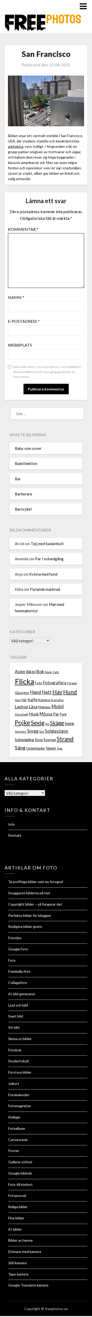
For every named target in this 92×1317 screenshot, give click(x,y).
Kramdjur (57, 700)
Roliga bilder (18, 1207)
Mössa (46, 714)
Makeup (44, 707)
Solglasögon (56, 731)
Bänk (48, 672)
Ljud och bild (18, 1005)
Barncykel (23, 509)
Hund (70, 692)
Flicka (24, 681)
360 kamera (17, 1263)
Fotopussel (17, 1195)
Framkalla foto (19, 971)
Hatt (47, 692)
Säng (20, 748)
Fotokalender (18, 1095)
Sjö (47, 724)
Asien (20, 671)
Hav (57, 692)
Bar (18, 478)
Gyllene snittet (20, 1162)
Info (11, 824)
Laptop (21, 706)
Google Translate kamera (28, 1285)
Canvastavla (18, 1139)
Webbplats (20, 345)
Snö (41, 731)
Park (63, 714)
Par (56, 714)
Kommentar (23, 229)
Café (56, 672)
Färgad (72, 683)
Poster (13, 1150)
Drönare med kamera (24, 1251)
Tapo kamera (18, 1274)
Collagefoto (17, 982)
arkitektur (16, 146)
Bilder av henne (20, 1240)
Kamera (44, 700)
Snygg (32, 731)
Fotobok (14, 1050)
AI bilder (15, 1229)
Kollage (14, 1117)
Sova (39, 740)
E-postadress (24, 321)
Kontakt (14, 835)
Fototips (15, 938)
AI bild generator (21, 994)
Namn (16, 297)
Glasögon (22, 693)
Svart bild (15, 1016)
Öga (59, 748)
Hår (24, 700)
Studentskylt (18, 1061)
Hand (35, 692)
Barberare (23, 494)
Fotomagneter (19, 1106)
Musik (34, 714)
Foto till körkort (20, 1184)
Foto (38, 683)
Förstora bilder (19, 1072)
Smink (69, 723)
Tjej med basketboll (47, 543)
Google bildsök (20, 1173)
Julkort (13, 1083)
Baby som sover (28, 448)
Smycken (20, 731)
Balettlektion (26, 463)
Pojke (22, 722)
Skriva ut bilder (20, 1038)
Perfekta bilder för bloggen (29, 915)
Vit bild (13, 1027)
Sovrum (49, 740)
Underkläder (35, 748)
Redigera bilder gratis (25, 926)
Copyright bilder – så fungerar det (35, 904)
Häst (18, 700)
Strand (65, 738)
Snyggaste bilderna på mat (29, 893)
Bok (40, 671)
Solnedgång (24, 740)
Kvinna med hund (43, 574)
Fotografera (54, 682)
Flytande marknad (45, 589)
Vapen (51, 748)
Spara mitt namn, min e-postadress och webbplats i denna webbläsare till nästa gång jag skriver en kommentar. (47, 372)
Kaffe (33, 699)
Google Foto (18, 949)
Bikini (31, 671)
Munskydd (21, 714)
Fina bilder (16, 1218)
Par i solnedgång (49, 558)
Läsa (33, 706)
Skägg (57, 723)
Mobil (57, 706)
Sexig (37, 722)
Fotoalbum (16, 1128)
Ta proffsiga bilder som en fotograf (35, 881)
